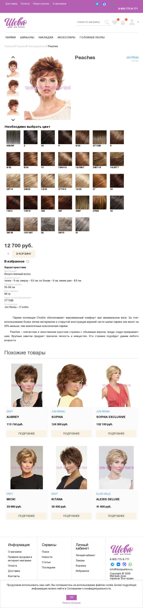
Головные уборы (92, 38)
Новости (47, 557)
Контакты (14, 576)
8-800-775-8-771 (128, 9)
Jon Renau (132, 57)
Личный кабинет (85, 555)
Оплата (25, 4)
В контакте (119, 565)
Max (105, 4)
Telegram (97, 4)
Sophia (57, 417)
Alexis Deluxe (108, 499)
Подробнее (26, 434)
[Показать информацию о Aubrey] (26, 385)
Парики (10, 38)
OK (71, 597)
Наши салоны (41, 4)
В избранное (14, 261)
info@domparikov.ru (121, 569)
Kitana (57, 499)
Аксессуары (66, 38)
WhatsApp (113, 4)
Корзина (81, 566)
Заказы (80, 561)
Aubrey (13, 417)
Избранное (82, 571)
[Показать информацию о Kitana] (71, 467)
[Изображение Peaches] (13, 68)
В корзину (23, 254)
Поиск (45, 552)
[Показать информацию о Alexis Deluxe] (116, 467)
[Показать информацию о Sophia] (71, 385)
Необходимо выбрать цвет (27, 126)
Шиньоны (27, 38)
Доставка (11, 4)
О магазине (59, 4)
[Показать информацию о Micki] (26, 467)
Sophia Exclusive (111, 417)
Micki (11, 499)
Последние (48, 568)
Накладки (46, 38)
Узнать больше (71, 603)
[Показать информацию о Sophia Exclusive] (116, 385)
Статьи (46, 562)
